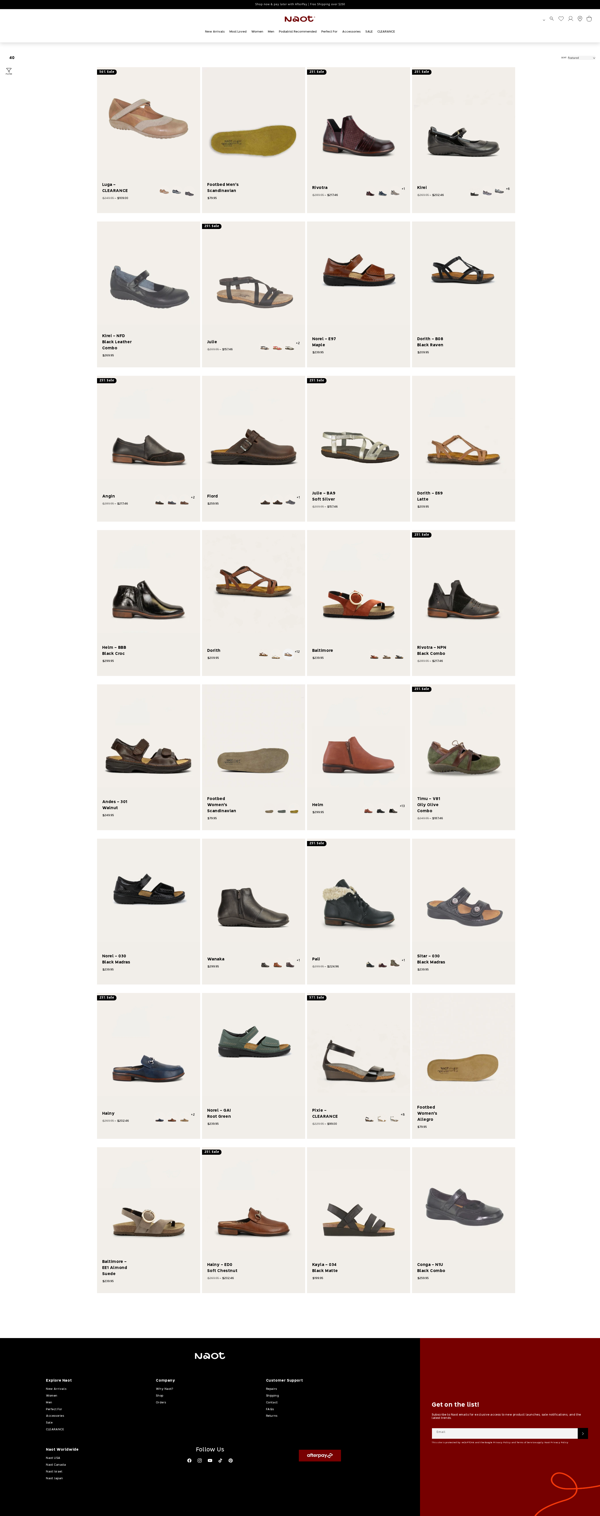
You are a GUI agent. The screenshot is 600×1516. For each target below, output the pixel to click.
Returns (272, 1416)
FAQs (270, 1409)
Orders (161, 1402)
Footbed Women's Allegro (427, 1114)
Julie (212, 342)
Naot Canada (56, 1465)
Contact (272, 1402)
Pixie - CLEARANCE (325, 1114)
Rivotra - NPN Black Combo (431, 651)
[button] (552, 18)
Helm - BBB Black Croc (114, 651)
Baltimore (322, 651)
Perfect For (54, 1409)
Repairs (271, 1389)
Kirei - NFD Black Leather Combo (117, 342)
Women (51, 1395)
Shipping (272, 1395)
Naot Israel (54, 1471)
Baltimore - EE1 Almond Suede (114, 1268)
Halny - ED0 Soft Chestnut (222, 1268)
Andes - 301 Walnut (115, 805)
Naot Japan (54, 1478)
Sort (564, 58)
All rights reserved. (224, 1511)
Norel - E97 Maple (324, 342)
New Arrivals (56, 1389)
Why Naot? (164, 1389)
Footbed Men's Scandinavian (223, 188)
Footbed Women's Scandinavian (221, 805)
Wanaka (216, 959)
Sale (49, 1422)
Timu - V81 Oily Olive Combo (428, 805)
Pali (316, 959)
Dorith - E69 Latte (430, 496)
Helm (317, 805)
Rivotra (320, 188)
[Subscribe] (583, 1433)
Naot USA (53, 1458)
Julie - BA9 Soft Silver (324, 496)
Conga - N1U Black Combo (431, 1268)
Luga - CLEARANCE (115, 188)
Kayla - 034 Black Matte (325, 1268)
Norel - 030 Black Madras (116, 959)
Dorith (214, 651)
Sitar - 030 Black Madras (431, 959)
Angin (108, 496)
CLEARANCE (55, 1429)
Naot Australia (201, 1511)
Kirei (422, 188)
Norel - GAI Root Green (219, 1114)
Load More (307, 1309)
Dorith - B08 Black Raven (430, 342)
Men (49, 1402)
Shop (159, 1395)
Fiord (212, 496)
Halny (108, 1114)
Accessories (55, 1416)
